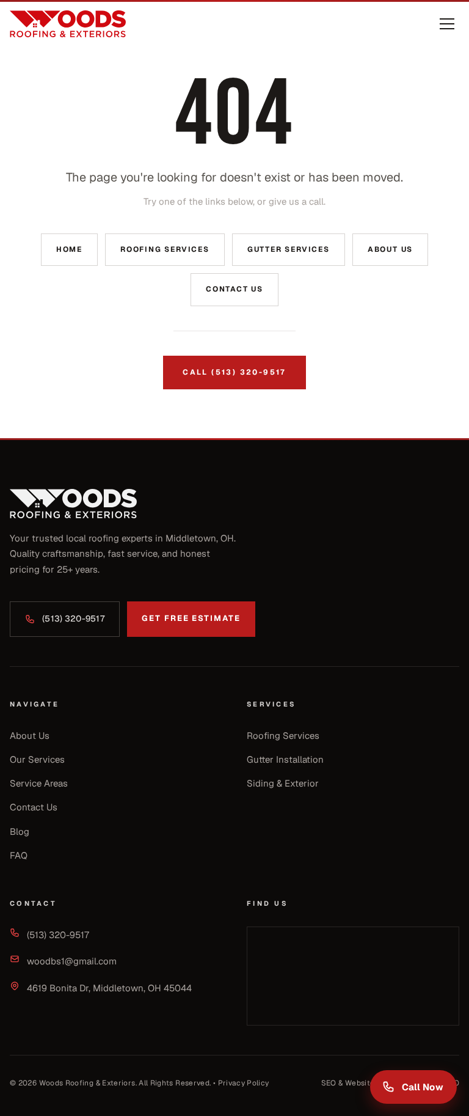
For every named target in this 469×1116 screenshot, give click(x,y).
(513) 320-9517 (73, 618)
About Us (390, 249)
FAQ (18, 855)
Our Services (37, 759)
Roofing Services (164, 249)
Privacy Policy (243, 1083)
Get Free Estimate (191, 618)
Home (69, 249)
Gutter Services (288, 249)
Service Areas (39, 783)
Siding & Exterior (283, 783)
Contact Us (234, 289)
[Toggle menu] (447, 23)
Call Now (422, 1087)
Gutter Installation (285, 759)
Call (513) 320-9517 (234, 372)
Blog (19, 831)
